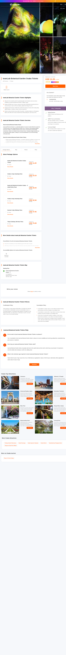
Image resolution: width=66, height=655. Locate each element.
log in (32, 291)
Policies (26, 149)
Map (16, 149)
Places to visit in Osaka (9, 458)
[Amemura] (10, 382)
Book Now (55, 86)
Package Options (6, 149)
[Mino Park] (10, 412)
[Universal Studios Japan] (10, 397)
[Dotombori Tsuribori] (44, 397)
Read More (37, 143)
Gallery (63, 8)
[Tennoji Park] (44, 427)
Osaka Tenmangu (22, 443)
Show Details (10, 166)
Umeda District (44, 443)
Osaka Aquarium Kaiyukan (33, 443)
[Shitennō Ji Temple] (44, 382)
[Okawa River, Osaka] (44, 412)
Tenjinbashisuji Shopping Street (55, 443)
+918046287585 (52, 99)
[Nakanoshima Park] (10, 427)
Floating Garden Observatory (10, 443)
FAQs (36, 149)
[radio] (21, 163)
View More (34, 364)
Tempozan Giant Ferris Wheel (10, 445)
